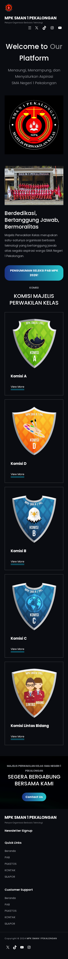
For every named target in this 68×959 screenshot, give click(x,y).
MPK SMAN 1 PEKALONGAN (31, 18)
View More (17, 387)
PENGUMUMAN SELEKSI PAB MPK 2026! (34, 272)
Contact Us (34, 797)
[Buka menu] (29, 27)
